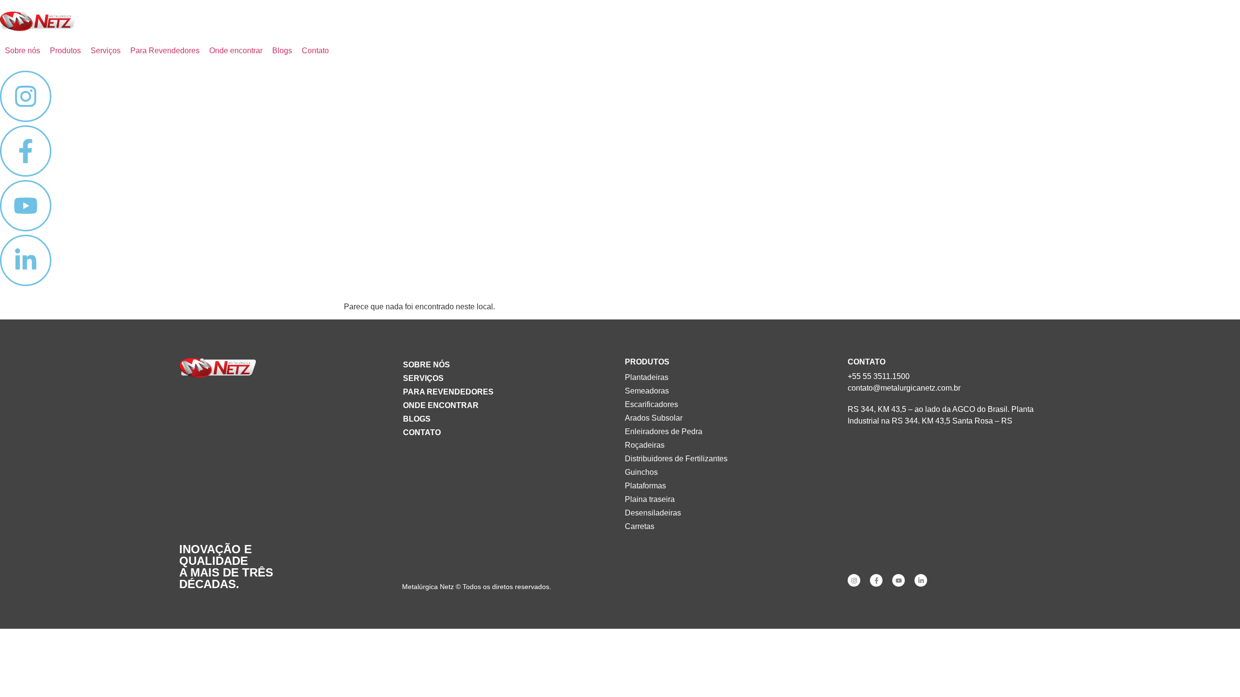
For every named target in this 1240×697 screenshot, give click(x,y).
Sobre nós (426, 365)
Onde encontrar (441, 405)
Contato (422, 432)
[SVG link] (38, 21)
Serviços (423, 378)
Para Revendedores (448, 392)
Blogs (417, 419)
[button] (65, 51)
